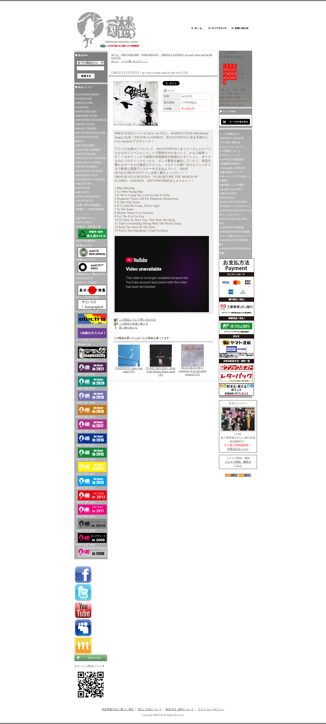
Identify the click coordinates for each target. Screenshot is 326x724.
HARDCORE (84, 98)
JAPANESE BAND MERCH (86, 139)
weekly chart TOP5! (232, 189)
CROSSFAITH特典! (233, 227)
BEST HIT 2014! (86, 459)
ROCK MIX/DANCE (88, 196)
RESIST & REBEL (87, 166)
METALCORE (85, 103)
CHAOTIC (83, 107)
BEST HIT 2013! (86, 473)
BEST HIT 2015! (86, 445)
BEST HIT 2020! (86, 374)
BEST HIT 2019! (86, 388)
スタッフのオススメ (89, 325)
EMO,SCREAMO (87, 111)
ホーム (114, 54)
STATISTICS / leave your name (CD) (129, 370)
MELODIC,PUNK (87, 115)
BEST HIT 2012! (86, 488)
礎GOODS (83, 192)
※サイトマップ (231, 155)
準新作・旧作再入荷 (89, 226)
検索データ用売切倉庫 (90, 209)
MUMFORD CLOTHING (91, 179)
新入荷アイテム (86, 218)
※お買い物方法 (231, 142)
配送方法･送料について (180, 709)
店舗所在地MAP (231, 163)
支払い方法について (150, 709)
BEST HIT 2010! (86, 516)
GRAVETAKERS (86, 154)
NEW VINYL (84, 222)
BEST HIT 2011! (86, 502)
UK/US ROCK (85, 200)
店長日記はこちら (238, 449)
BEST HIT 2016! (86, 431)
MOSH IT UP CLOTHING (92, 158)
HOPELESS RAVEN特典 (236, 231)
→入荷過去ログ (231, 134)
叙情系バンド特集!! (233, 184)
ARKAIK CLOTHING (89, 162)
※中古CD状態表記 (233, 159)
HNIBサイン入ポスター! (236, 206)
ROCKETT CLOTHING (90, 171)
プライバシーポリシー (211, 709)
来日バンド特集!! (87, 282)
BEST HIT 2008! (86, 544)
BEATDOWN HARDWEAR (83, 186)
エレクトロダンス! (88, 311)
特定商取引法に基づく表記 (118, 709)
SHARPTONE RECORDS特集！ (235, 250)
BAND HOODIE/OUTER (91, 132)
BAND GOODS (86, 124)
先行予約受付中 (86, 240)
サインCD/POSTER (88, 297)
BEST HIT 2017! (86, 416)
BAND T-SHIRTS (87, 128)
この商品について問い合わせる (137, 319)
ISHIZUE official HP (233, 138)
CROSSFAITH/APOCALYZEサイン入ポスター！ (235, 212)
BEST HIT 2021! (86, 360)
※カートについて (232, 146)
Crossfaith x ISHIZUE (233, 168)
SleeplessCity (84, 344)
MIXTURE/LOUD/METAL (92, 120)
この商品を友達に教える (133, 323)
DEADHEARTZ (86, 145)
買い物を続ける (128, 327)
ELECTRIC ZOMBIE (88, 149)
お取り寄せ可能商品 (89, 205)
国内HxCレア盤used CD (91, 274)
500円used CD (85, 278)
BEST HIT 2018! (86, 402)
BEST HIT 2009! (86, 530)
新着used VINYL (86, 259)
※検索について (231, 151)
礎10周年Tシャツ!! (233, 172)
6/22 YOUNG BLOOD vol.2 (233, 221)
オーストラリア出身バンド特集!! (235, 178)
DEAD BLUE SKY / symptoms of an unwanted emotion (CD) (192, 371)
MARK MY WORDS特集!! (233, 242)
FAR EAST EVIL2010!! (235, 201)
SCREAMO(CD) (150, 54)
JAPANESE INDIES (88, 94)
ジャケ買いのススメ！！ (91, 340)
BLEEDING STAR (87, 175)
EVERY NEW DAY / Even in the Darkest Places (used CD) (160, 371)
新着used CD (84, 245)
